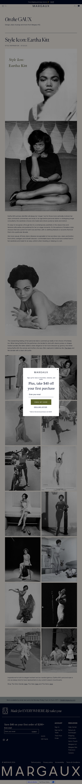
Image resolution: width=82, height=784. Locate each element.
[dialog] (41, 392)
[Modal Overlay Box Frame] (41, 392)
